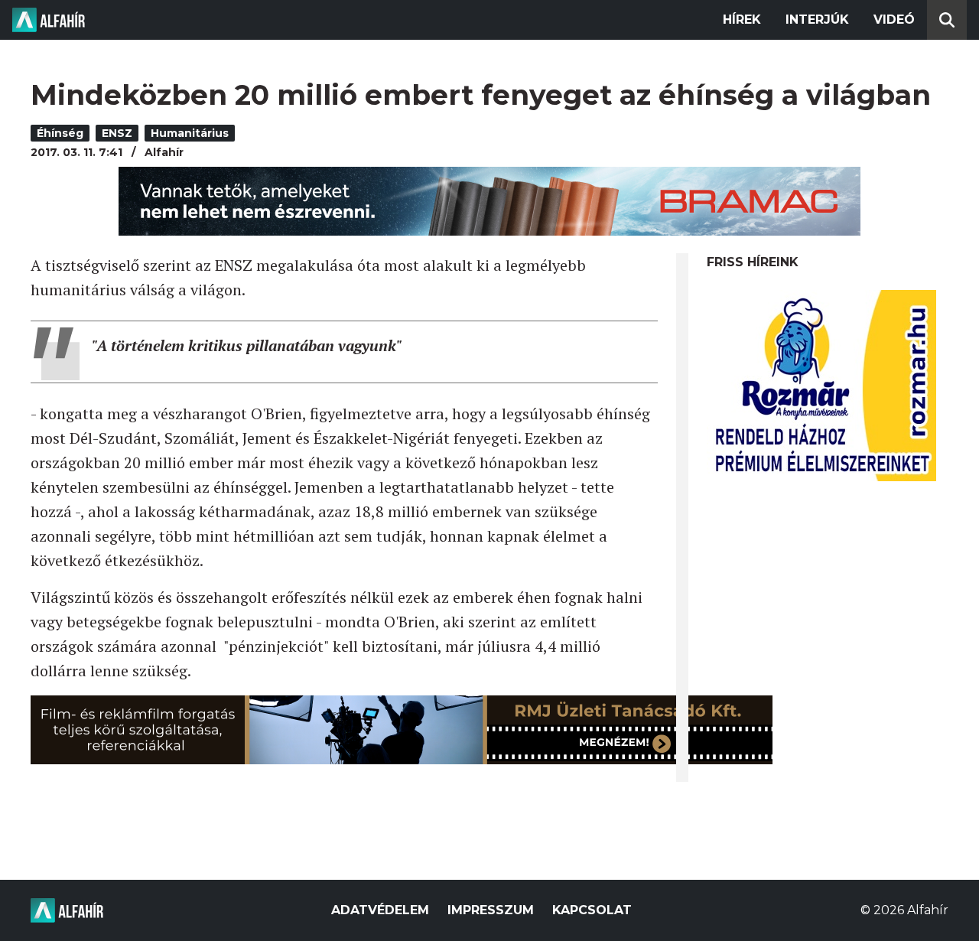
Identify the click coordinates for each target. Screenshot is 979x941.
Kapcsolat (592, 910)
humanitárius (190, 133)
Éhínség (60, 133)
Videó (894, 19)
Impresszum (490, 910)
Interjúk (817, 19)
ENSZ (117, 133)
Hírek (742, 19)
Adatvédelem (380, 910)
